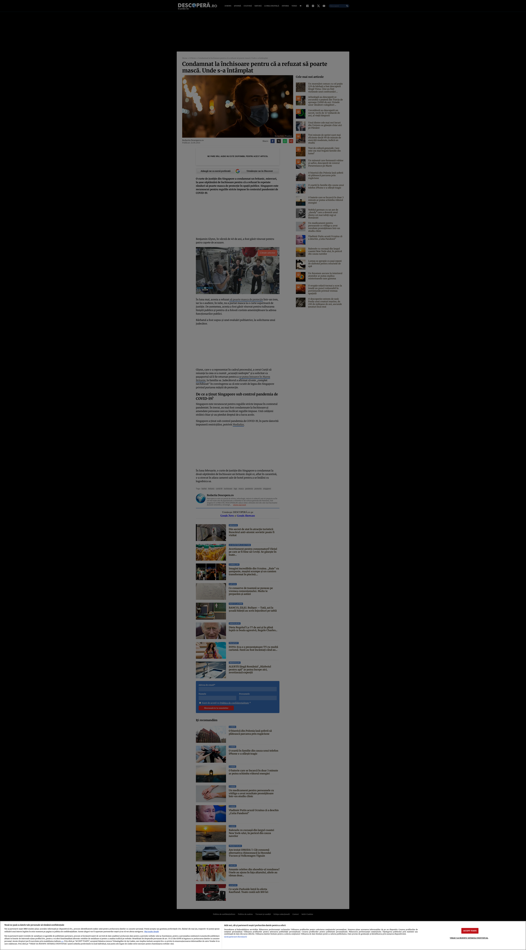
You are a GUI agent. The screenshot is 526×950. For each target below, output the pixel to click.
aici (62, 941)
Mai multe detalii (151, 931)
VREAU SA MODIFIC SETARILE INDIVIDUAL (469, 938)
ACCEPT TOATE (470, 931)
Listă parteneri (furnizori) (235, 937)
